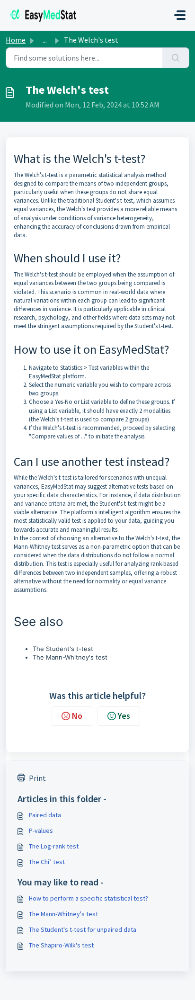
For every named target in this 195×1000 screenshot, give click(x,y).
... (45, 40)
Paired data (45, 815)
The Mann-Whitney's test (70, 657)
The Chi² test (47, 861)
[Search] (175, 57)
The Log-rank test (54, 846)
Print (37, 778)
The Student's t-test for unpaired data (82, 929)
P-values (41, 830)
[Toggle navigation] (179, 15)
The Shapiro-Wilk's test (61, 945)
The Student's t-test (63, 648)
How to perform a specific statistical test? (88, 898)
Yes (124, 715)
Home (16, 40)
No (77, 715)
